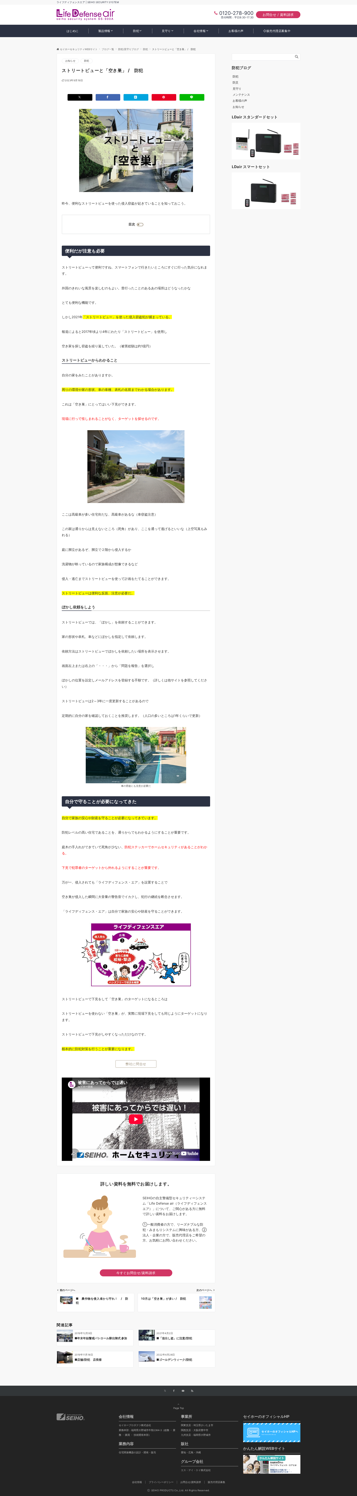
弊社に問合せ (136, 1064)
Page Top (178, 1408)
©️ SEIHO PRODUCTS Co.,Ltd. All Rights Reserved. (178, 1490)
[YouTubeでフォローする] (183, 1391)
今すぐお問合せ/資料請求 (136, 1273)
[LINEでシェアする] (192, 97)
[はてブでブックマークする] (136, 97)
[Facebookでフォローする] (174, 1391)
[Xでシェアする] (80, 97)
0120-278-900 (236, 13)
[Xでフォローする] (165, 1391)
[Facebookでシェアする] (108, 97)
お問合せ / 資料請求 (278, 15)
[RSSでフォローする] (192, 1391)
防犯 (86, 60)
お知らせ (70, 60)
